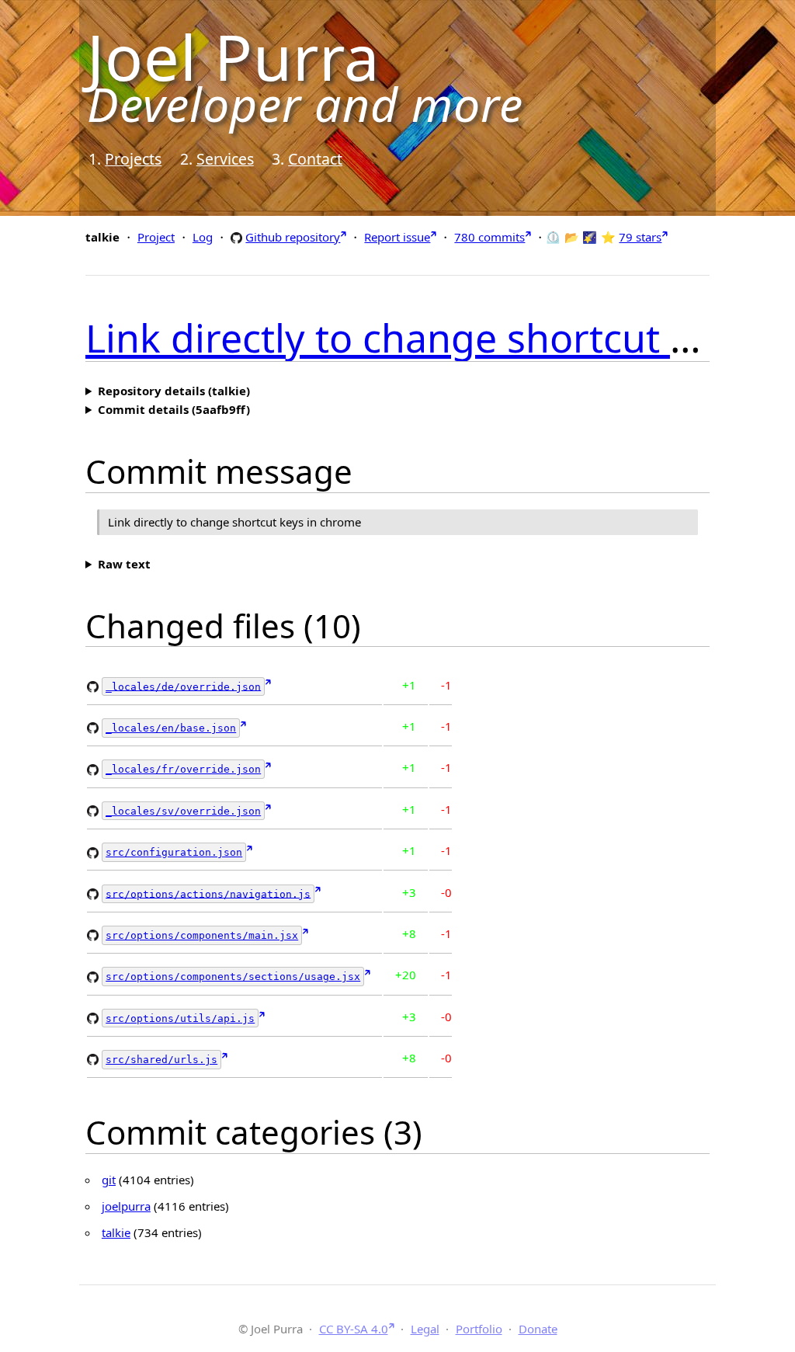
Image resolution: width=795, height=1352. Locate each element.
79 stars (640, 237)
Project (156, 237)
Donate (538, 1328)
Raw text (124, 564)
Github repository (292, 236)
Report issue (397, 237)
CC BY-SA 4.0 (353, 1328)
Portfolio (479, 1328)
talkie (116, 1232)
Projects (133, 158)
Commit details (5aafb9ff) (174, 409)
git (109, 1179)
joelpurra (126, 1206)
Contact (315, 158)
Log (203, 237)
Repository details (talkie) (174, 390)
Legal (425, 1328)
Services (225, 158)
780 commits (489, 237)
